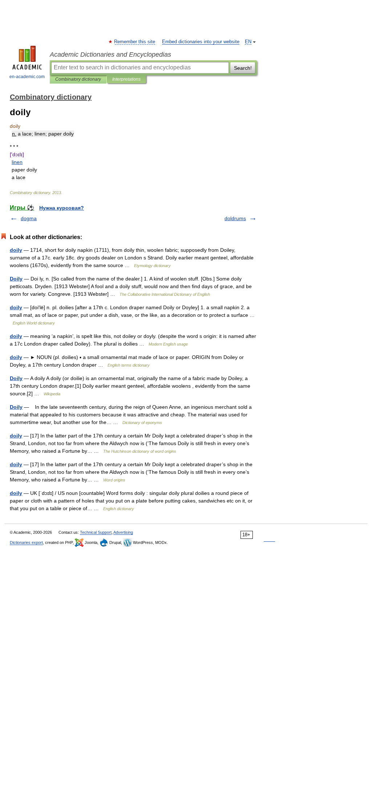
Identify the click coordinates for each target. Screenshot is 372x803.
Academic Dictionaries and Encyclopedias (110, 54)
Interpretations (126, 79)
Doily (16, 279)
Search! (243, 68)
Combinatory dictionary (78, 79)
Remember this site (135, 41)
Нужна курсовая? (61, 208)
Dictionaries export (26, 542)
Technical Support (96, 532)
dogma (29, 218)
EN (248, 41)
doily (16, 250)
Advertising (123, 532)
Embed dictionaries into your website (200, 41)
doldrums (235, 218)
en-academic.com (27, 76)
